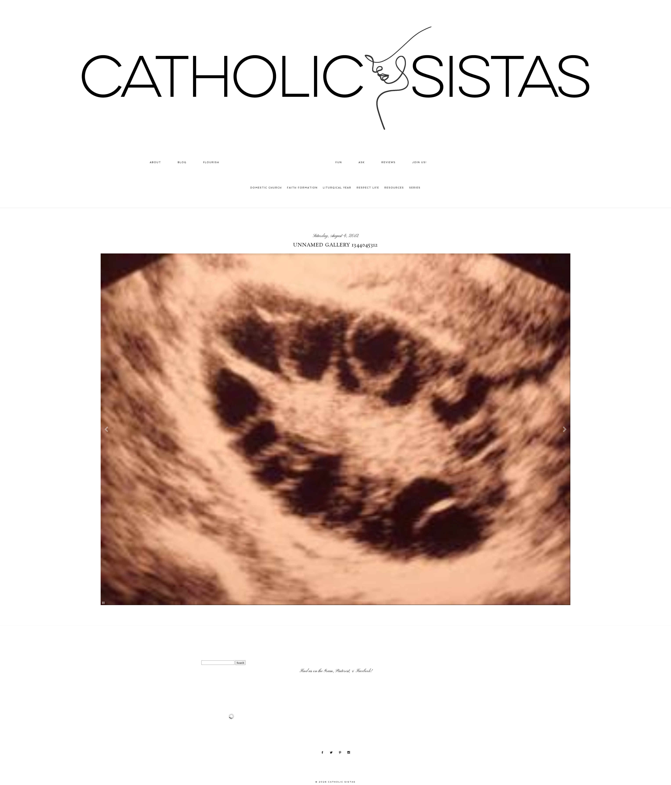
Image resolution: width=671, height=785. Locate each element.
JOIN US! (419, 162)
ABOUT (155, 162)
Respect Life (368, 187)
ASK (362, 162)
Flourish (211, 162)
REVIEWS (388, 162)
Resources (394, 187)
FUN (339, 162)
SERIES (415, 187)
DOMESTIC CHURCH (266, 187)
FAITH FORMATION (302, 187)
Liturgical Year (337, 187)
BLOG (182, 162)
